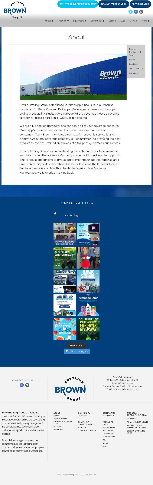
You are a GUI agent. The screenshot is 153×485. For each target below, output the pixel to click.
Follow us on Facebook (136, 12)
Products (107, 422)
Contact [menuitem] (133, 21)
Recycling (82, 415)
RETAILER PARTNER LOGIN (114, 4)
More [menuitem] (144, 21)
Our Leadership (136, 69)
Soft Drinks (107, 434)
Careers (131, 418)
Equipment (83, 422)
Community (84, 413)
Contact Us (108, 413)
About (56, 413)
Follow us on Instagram (141, 12)
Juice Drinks (107, 431)
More (104, 446)
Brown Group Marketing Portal (136, 427)
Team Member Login (137, 422)
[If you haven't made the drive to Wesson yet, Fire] (64, 234)
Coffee (105, 424)
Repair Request (140, 4)
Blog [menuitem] (123, 21)
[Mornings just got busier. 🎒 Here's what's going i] (88, 281)
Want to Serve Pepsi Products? (78, 4)
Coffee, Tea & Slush (86, 424)
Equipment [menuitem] (78, 21)
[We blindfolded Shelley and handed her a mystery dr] (88, 258)
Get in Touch (108, 415)
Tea (104, 440)
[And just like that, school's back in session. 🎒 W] (64, 281)
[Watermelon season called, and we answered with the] (64, 329)
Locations (133, 64)
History (132, 60)
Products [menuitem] (62, 21)
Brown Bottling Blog (136, 432)
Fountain (82, 427)
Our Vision (133, 73)
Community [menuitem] (96, 21)
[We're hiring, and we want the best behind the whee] (64, 305)
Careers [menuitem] (112, 21)
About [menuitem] (48, 21)
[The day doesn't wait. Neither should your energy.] (88, 305)
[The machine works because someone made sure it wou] (88, 234)
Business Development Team (135, 52)
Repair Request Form (87, 431)
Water (105, 443)
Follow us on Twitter (130, 12)
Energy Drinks (108, 427)
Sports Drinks (108, 437)
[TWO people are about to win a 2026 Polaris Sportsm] (64, 258)
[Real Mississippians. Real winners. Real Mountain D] (88, 329)
